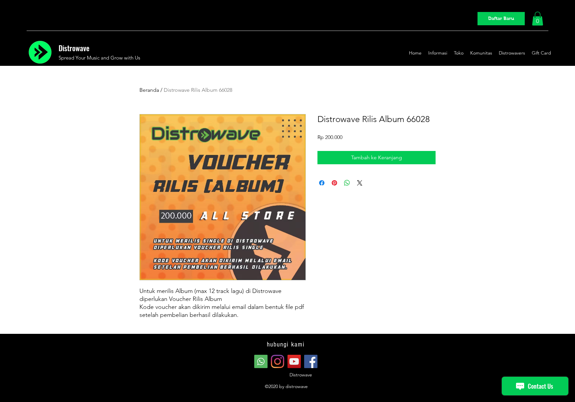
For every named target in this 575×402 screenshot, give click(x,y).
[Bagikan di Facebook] (322, 183)
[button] (537, 19)
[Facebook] (310, 361)
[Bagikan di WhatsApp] (347, 183)
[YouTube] (294, 361)
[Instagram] (277, 361)
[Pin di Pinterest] (334, 183)
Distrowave (74, 48)
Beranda (149, 90)
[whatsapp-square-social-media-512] (261, 361)
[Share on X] (360, 183)
